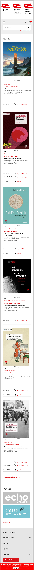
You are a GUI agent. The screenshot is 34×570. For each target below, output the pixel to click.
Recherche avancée (25, 31)
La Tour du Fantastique (11, 87)
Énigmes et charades (10, 373)
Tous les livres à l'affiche (11, 477)
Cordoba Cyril (8, 154)
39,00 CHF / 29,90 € (22, 174)
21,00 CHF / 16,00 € (22, 390)
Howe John (7, 84)
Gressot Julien (8, 301)
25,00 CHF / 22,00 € (22, 177)
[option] (17, 35)
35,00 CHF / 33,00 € (22, 321)
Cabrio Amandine (19, 301)
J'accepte (16, 568)
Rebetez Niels (8, 442)
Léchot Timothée (9, 370)
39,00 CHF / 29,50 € (22, 462)
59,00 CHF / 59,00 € (22, 104)
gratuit (19, 181)
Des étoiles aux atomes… (12, 303)
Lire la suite (6, 522)
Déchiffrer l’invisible (10, 231)
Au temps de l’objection (11, 444)
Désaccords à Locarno (10, 156)
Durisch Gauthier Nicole (11, 229)
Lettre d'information (11, 560)
